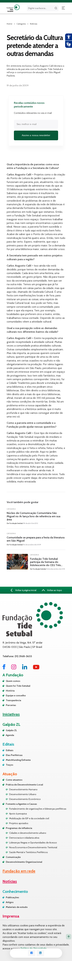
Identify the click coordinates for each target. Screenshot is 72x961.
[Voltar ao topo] (68, 936)
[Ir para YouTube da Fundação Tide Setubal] (36, 668)
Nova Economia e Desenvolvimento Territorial (33, 847)
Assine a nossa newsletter (36, 135)
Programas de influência (19, 828)
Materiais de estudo (17, 907)
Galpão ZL (11, 730)
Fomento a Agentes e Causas (21, 804)
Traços (9, 765)
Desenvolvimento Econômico (25, 799)
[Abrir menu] (63, 8)
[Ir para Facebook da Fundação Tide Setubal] (4, 668)
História (10, 690)
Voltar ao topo (54, 590)
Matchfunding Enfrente (18, 760)
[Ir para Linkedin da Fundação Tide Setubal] (24, 668)
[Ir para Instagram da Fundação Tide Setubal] (13, 668)
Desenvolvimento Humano (23, 789)
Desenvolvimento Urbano (22, 794)
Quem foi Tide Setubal (18, 686)
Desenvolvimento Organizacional (24, 862)
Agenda (10, 735)
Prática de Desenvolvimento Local (24, 784)
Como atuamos (14, 780)
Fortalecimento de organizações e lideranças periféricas (37, 809)
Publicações (12, 897)
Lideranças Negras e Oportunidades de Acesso (33, 842)
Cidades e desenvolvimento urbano (27, 833)
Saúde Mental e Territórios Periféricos (28, 852)
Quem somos (13, 681)
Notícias (33, 23)
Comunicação (13, 857)
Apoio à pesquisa (18, 813)
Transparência (13, 700)
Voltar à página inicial (25, 590)
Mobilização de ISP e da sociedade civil (29, 818)
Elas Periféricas (14, 755)
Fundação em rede (19, 871)
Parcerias (11, 705)
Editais (9, 750)
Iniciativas (11, 714)
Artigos (10, 902)
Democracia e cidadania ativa (24, 838)
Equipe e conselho (16, 695)
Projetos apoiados (18, 823)
